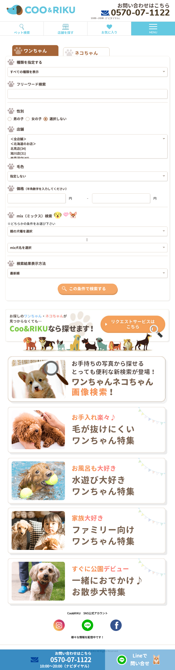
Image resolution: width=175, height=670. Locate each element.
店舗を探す (66, 32)
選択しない (58, 118)
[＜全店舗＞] (86, 139)
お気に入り (109, 32)
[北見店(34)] (86, 148)
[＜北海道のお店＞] (86, 144)
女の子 (36, 118)
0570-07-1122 (140, 13)
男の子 (18, 118)
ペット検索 (22, 32)
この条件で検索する (87, 289)
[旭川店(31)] (86, 153)
